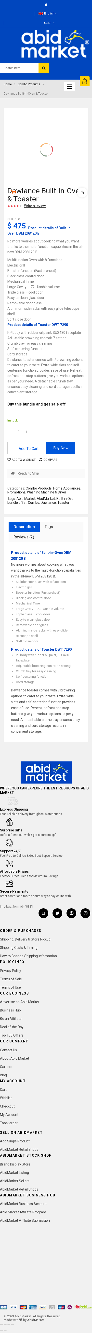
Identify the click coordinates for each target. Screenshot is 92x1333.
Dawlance (48, 503)
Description (24, 526)
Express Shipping (14, 809)
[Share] (8, 1324)
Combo (33, 503)
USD (47, 23)
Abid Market (25, 499)
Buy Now (60, 448)
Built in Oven (66, 499)
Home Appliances (66, 488)
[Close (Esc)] (12, 1324)
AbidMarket (46, 499)
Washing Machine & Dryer (46, 492)
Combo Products (29, 84)
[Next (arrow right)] (5, 1330)
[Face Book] (43, 913)
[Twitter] (57, 913)
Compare (50, 460)
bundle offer (16, 503)
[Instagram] (85, 913)
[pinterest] (71, 913)
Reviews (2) (23, 537)
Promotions (16, 492)
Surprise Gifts (11, 830)
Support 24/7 (10, 851)
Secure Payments (14, 891)
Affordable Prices (14, 871)
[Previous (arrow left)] (1, 1330)
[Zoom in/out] (1, 1324)
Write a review (35, 206)
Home (8, 84)
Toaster (63, 503)
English (49, 13)
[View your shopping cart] (85, 81)
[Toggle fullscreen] (5, 1324)
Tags (49, 526)
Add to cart (29, 448)
